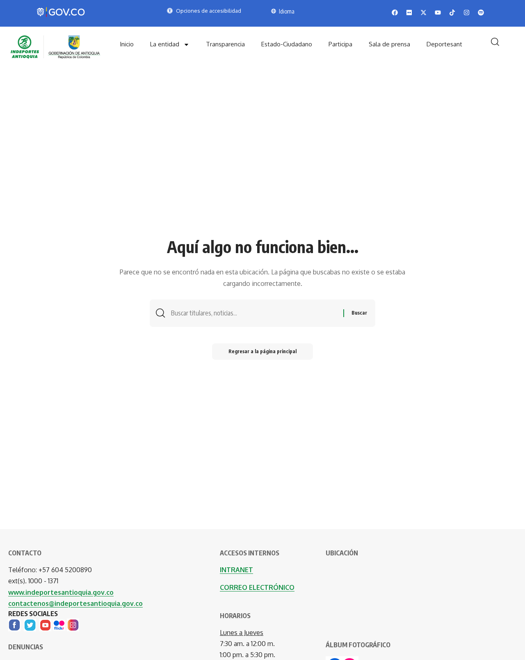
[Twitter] (30, 624)
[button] (495, 42)
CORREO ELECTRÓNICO (257, 587)
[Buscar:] (254, 313)
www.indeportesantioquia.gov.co (61, 592)
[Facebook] (14, 624)
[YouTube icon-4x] (45, 624)
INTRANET (236, 570)
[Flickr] (59, 624)
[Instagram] (73, 624)
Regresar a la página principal (262, 351)
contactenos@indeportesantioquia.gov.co (75, 603)
